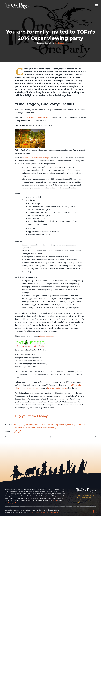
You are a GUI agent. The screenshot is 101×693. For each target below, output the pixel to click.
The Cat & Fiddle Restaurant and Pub (37, 117)
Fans (22, 424)
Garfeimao (59, 43)
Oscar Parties (19, 427)
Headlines (29, 424)
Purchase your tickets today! (36, 158)
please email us (46, 336)
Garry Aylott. (34, 512)
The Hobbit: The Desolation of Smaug (41, 427)
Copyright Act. (13, 503)
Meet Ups (62, 424)
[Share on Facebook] (19, 431)
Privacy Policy (44, 512)
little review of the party (57, 388)
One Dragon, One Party (76, 424)
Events (17, 424)
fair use (54, 500)
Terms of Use (54, 512)
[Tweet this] (15, 431)
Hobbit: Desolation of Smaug (46, 424)
